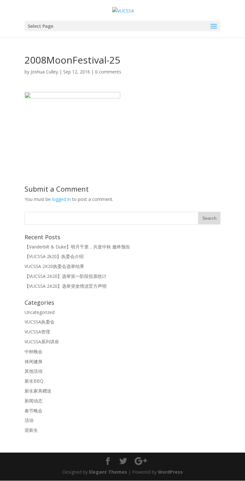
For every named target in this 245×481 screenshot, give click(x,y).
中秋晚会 (33, 351)
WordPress (170, 472)
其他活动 (33, 371)
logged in (61, 199)
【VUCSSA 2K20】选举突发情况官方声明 (66, 286)
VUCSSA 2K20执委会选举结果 (54, 266)
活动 (29, 420)
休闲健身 (33, 361)
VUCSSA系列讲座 (42, 342)
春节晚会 (33, 411)
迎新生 (31, 430)
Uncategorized (40, 312)
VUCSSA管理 (37, 332)
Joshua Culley (44, 72)
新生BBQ (34, 381)
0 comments (108, 72)
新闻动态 (33, 401)
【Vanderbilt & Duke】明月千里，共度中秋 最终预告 (77, 247)
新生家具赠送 (38, 391)
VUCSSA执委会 (40, 322)
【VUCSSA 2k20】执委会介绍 (54, 256)
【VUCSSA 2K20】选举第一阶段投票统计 (66, 276)
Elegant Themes (108, 472)
